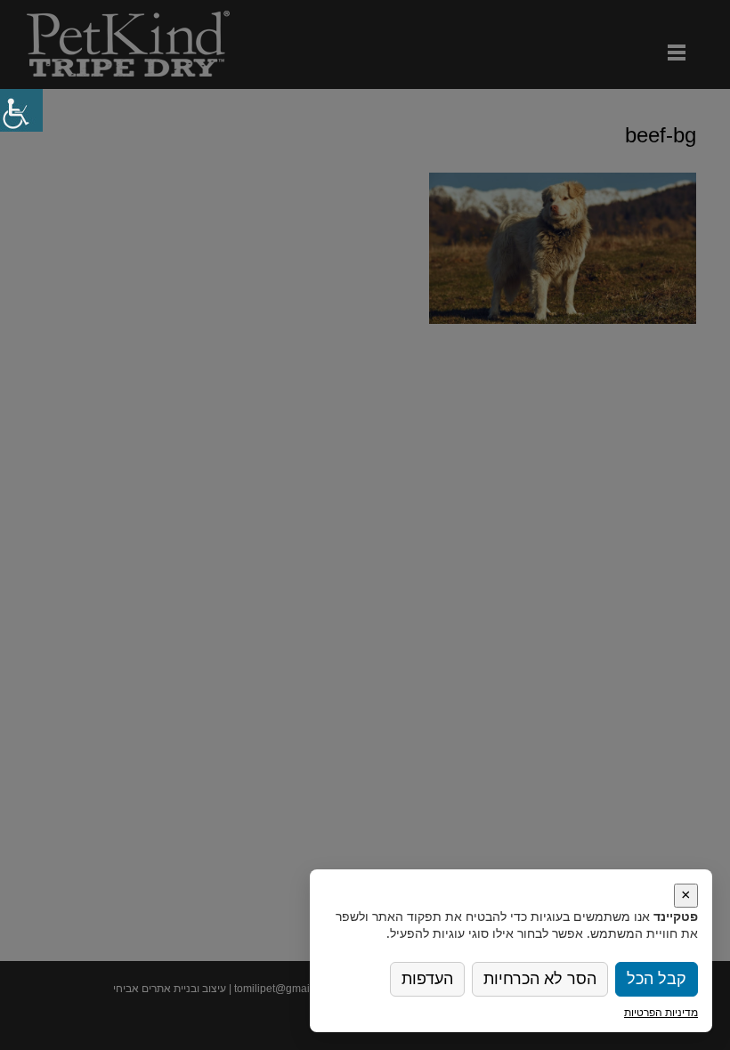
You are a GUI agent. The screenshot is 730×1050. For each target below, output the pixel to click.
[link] (21, 110)
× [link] (686, 895)
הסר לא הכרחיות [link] (539, 979)
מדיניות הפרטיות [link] (661, 1012)
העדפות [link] (427, 979)
